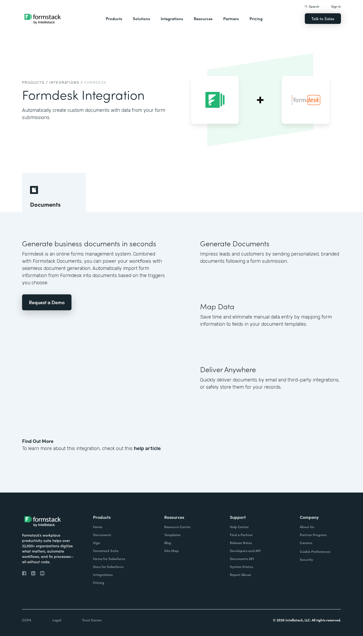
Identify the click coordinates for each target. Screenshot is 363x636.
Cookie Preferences (315, 551)
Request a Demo (47, 302)
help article (147, 448)
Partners (231, 18)
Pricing (256, 18)
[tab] (54, 192)
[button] (114, 19)
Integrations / (66, 82)
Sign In (336, 6)
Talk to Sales (322, 18)
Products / (35, 82)
